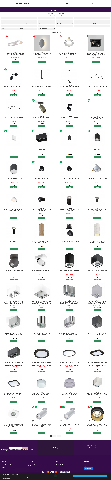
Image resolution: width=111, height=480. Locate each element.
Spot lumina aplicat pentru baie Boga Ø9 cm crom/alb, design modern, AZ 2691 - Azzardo (42, 333)
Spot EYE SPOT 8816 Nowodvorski (41, 117)
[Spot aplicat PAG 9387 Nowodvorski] (14, 138)
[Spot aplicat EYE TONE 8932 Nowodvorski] (97, 138)
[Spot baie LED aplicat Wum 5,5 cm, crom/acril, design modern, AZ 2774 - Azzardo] (42, 383)
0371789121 (93, 447)
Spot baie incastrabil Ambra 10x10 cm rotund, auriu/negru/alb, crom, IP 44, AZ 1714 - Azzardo (14, 425)
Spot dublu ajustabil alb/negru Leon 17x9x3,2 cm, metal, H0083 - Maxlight (15, 54)
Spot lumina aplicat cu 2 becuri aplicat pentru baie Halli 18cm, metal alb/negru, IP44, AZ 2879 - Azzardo (14, 364)
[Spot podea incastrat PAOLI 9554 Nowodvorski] (97, 199)
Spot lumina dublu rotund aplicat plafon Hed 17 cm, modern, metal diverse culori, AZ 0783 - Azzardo (69, 302)
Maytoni (42, 52)
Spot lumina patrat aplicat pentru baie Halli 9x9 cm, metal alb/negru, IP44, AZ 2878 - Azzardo (97, 333)
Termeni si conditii (5, 462)
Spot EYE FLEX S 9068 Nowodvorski (13, 86)
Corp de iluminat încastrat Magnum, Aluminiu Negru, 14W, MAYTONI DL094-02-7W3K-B (95, 54)
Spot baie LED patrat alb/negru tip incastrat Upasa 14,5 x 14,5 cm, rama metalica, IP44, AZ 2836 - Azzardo (14, 394)
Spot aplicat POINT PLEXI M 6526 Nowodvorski (14, 179)
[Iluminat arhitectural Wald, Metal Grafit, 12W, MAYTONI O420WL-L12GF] (42, 43)
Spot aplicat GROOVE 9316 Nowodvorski (42, 149)
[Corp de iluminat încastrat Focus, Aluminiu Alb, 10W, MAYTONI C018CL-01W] (42, 414)
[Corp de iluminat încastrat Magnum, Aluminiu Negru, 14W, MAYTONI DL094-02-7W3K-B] (96, 43)
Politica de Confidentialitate (7, 464)
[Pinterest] (56, 448)
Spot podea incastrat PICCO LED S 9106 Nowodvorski (69, 210)
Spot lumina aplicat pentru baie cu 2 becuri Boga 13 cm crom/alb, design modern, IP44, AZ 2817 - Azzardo (69, 333)
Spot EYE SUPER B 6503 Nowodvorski (69, 86)
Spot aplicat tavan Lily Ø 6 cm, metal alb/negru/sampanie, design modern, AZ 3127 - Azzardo (41, 241)
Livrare (3, 465)
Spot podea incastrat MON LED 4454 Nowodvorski (14, 241)
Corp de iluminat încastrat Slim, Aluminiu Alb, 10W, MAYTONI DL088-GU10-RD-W (69, 54)
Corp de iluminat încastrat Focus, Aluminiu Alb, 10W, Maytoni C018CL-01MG (69, 425)
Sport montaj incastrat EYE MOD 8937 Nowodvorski (69, 179)
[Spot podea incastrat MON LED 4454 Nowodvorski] (14, 230)
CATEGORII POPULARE (62, 459)
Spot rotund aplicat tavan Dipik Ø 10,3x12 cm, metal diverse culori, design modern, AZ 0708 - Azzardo (69, 272)
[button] (37, 478)
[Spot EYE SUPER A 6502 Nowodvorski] (42, 76)
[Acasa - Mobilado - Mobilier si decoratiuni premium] (22, 3)
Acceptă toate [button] (90, 476)
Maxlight (15, 52)
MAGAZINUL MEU (6, 459)
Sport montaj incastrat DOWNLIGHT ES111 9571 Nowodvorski (41, 179)
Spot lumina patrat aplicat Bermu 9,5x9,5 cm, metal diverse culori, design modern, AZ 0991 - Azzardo (97, 302)
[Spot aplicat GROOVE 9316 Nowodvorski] (42, 138)
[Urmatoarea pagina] (60, 436)
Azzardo (41, 239)
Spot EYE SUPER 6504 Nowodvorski (97, 86)
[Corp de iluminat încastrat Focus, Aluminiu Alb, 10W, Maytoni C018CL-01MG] (69, 414)
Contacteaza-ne (89, 468)
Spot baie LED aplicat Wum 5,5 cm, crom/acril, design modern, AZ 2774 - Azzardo (42, 394)
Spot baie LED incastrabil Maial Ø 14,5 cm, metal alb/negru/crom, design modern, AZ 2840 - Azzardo (69, 364)
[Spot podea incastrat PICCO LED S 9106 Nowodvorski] (69, 199)
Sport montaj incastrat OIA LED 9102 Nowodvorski (42, 210)
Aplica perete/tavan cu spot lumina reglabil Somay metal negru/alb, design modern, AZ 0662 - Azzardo (42, 272)
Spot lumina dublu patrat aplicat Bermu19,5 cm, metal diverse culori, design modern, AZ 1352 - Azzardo (14, 333)
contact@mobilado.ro (93, 449)
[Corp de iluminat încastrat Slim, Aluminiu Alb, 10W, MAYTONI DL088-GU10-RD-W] (69, 43)
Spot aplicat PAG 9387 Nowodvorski (14, 148)
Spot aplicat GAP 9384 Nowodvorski (97, 118)
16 (57, 436)
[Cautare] (67, 3)
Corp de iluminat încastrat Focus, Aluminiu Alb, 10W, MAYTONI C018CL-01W (41, 425)
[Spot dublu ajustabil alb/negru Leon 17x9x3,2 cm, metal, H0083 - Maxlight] (15, 43)
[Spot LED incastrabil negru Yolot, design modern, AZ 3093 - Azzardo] (69, 230)
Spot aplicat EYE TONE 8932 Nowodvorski (97, 149)
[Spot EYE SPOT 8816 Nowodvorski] (42, 107)
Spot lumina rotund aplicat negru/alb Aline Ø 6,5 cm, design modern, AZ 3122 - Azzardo (97, 241)
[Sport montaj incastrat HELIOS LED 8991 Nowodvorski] (14, 199)
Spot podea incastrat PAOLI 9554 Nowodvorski (97, 210)
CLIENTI (30, 459)
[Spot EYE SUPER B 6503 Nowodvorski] (69, 76)
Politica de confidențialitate (48, 477)
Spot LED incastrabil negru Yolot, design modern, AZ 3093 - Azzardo (69, 241)
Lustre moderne (59, 464)
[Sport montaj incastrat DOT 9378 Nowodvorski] (97, 169)
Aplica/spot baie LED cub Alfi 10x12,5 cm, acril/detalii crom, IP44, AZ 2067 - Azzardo (97, 394)
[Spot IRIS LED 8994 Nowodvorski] (69, 107)
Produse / (52, 13)
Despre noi (4, 461)
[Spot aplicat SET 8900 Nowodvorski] (69, 138)
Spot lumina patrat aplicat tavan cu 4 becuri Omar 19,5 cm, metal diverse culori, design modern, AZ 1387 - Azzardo (41, 302)
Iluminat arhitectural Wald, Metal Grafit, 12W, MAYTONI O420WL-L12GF (42, 54)
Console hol (58, 465)
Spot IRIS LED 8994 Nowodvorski (69, 117)
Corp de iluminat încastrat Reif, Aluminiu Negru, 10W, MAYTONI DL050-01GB (97, 425)
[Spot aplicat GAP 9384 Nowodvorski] (97, 107)
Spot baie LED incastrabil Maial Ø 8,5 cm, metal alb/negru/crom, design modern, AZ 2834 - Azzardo (41, 364)
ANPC (29, 465)
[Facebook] (53, 448)
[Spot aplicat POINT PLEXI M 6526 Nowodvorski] (14, 169)
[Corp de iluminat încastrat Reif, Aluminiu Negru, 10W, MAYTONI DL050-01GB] (97, 414)
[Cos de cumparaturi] (94, 3)
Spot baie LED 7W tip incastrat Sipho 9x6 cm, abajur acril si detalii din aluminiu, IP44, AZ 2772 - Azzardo (69, 394)
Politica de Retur (31, 462)
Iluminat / (56, 13)
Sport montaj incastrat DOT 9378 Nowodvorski (97, 179)
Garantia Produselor (32, 464)
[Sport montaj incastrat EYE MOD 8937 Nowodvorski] (69, 169)
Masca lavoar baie (59, 461)
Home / (48, 13)
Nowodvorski (14, 85)
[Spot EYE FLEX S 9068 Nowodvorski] (14, 76)
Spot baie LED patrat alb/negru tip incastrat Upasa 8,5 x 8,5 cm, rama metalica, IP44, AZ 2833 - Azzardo (97, 364)
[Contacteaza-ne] (92, 3)
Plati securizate (31, 461)
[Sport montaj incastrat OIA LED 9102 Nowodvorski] (42, 199)
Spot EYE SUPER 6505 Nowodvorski (13, 117)
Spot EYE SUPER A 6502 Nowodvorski (42, 86)
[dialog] (55, 476)
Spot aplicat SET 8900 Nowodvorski (69, 148)
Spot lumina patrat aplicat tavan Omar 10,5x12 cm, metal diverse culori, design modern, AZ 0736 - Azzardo (97, 272)
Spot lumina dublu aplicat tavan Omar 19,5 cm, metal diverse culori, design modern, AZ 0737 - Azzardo (14, 302)
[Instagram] (58, 448)
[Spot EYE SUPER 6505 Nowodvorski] (14, 107)
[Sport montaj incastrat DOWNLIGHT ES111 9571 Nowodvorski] (42, 169)
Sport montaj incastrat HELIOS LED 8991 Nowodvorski (14, 210)
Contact (3, 467)
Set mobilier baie (59, 462)
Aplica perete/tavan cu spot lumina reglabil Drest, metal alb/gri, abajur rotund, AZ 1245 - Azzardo (14, 272)
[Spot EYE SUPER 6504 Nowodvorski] (97, 76)
